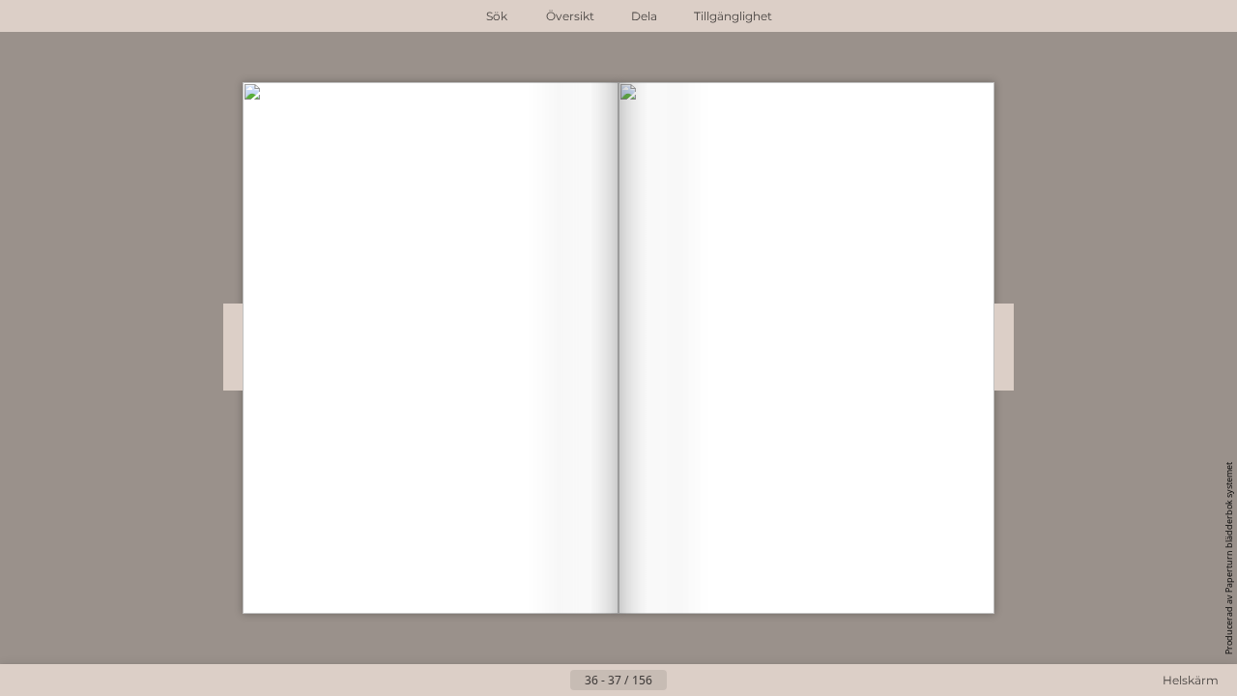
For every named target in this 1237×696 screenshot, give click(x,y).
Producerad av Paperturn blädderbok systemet (1229, 558)
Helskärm (1191, 680)
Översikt (570, 16)
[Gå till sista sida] (713, 680)
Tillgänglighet (733, 16)
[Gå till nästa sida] (682, 680)
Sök (496, 16)
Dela (644, 16)
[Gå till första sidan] (523, 680)
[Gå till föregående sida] (554, 680)
